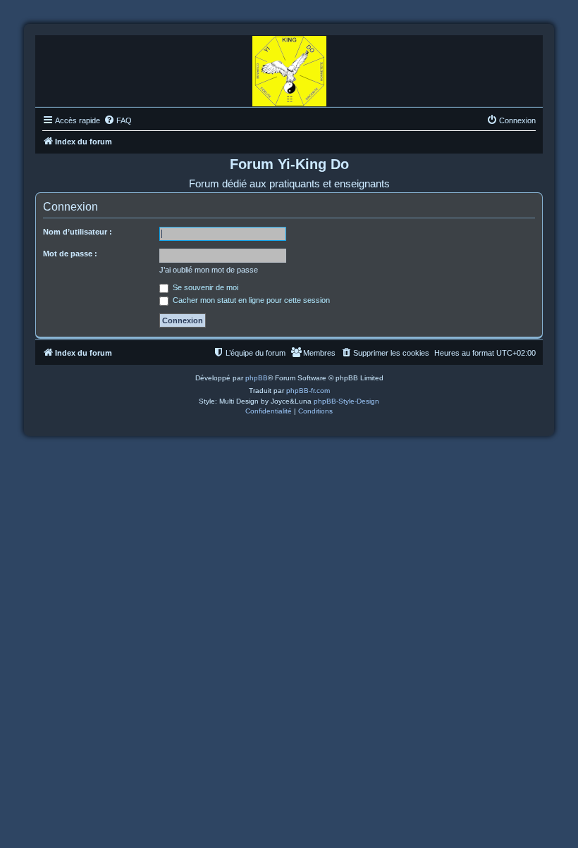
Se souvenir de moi (204, 287)
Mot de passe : (70, 253)
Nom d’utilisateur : (77, 231)
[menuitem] (118, 120)
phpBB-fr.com (308, 390)
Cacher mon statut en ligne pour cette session (250, 300)
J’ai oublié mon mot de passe (208, 270)
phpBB (256, 378)
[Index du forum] (289, 67)
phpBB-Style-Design (346, 401)
